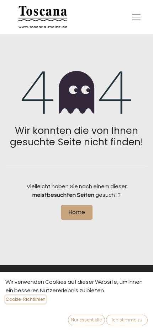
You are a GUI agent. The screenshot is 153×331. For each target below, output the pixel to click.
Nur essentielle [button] (86, 320)
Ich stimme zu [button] (127, 320)
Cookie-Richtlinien (26, 299)
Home (76, 212)
